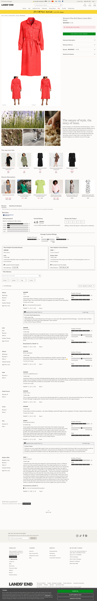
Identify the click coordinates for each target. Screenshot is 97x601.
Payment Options (13, 574)
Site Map (52, 584)
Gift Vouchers (53, 555)
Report (40, 308)
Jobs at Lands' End (33, 553)
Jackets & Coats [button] (36, 8)
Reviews (3, 206)
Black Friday (74, 563)
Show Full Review (8, 261)
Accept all (75, 591)
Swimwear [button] (44, 8)
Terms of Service (74, 587)
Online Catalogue (7, 1)
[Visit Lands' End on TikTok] (80, 536)
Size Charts (11, 566)
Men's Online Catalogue (75, 559)
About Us (31, 551)
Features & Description (69, 40)
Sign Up (33, 538)
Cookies (49, 583)
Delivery (11, 570)
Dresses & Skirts (12, 15)
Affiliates (46, 584)
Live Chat (80, 1)
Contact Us (11, 561)
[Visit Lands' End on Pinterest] (85, 536)
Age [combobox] (22, 280)
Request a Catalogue (75, 561)
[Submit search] (60, 5)
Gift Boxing (52, 553)
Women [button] (24, 8)
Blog (30, 557)
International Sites (60, 584)
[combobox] (88, 286)
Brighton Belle (54, 255)
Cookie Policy (48, 595)
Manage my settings (75, 598)
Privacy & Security (67, 583)
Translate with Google (28, 302)
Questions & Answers (68, 54)
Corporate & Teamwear (55, 557)
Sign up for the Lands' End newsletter (17, 533)
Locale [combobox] (31, 280)
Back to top (48, 512)
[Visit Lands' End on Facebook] (83, 536)
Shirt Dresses (22, 15)
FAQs (10, 563)
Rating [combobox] (4, 280)
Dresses (17, 15)
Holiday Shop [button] (71, 8)
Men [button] (29, 8)
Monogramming (53, 551)
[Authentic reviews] (8, 215)
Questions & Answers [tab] (15, 206)
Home (2, 15)
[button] (66, 222)
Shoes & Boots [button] (52, 8)
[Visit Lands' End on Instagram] (77, 536)
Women (6, 15)
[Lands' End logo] (21, 584)
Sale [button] (59, 8)
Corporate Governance (78, 583)
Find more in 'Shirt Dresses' (79, 34)
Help (93, 1)
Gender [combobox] (14, 280)
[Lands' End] (7, 5)
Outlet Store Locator (34, 555)
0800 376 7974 (87, 1)
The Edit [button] (64, 8)
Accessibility (39, 584)
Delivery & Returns (68, 45)
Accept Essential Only (75, 594)
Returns (11, 572)
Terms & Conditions (41, 583)
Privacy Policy (64, 587)
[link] (42, 222)
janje (5, 255)
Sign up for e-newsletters (76, 554)
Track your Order (13, 568)
